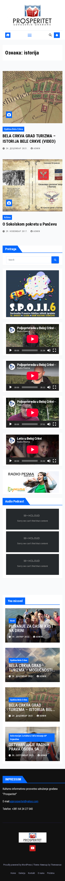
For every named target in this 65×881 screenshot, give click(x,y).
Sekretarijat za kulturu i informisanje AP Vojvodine (28, 738)
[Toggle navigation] (29, 35)
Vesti (12, 621)
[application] (32, 339)
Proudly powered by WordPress (17, 864)
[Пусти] (10, 350)
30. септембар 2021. (23, 755)
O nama (41, 873)
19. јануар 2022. (21, 637)
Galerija (22, 873)
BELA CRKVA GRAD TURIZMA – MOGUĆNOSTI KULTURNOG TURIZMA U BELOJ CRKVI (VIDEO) (30, 672)
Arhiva (7, 217)
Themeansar (56, 864)
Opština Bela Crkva (13, 129)
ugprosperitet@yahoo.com (24, 801)
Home (13, 873)
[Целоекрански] (54, 350)
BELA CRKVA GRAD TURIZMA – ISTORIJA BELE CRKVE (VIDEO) (31, 709)
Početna (50, 873)
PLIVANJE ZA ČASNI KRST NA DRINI (31, 628)
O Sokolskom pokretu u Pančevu (30, 224)
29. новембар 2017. (17, 231)
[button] (50, 35)
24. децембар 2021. (17, 148)
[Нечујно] (49, 350)
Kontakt (31, 873)
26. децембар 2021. (23, 676)
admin (37, 148)
